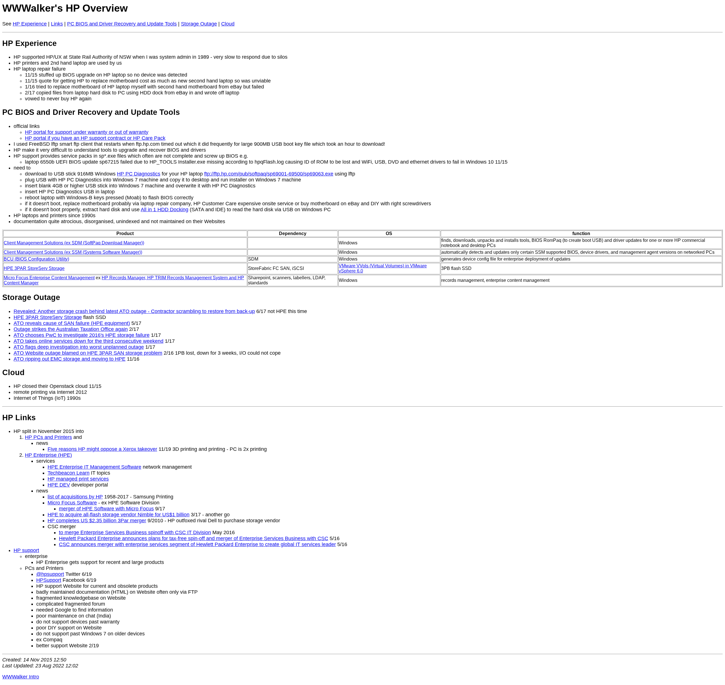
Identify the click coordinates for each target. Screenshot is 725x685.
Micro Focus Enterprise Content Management (49, 277)
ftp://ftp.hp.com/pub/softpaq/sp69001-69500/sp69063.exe (268, 174)
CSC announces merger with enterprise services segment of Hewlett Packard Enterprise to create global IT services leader (197, 544)
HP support (26, 550)
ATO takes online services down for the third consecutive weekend (88, 341)
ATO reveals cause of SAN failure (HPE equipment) (72, 323)
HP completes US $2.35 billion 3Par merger (97, 520)
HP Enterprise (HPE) (48, 455)
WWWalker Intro (20, 677)
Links (57, 24)
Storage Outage (199, 24)
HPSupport (48, 580)
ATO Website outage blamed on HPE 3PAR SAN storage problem (88, 353)
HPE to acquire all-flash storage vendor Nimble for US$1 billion (118, 514)
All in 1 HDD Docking (164, 209)
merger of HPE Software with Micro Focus (106, 508)
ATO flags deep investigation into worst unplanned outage (79, 347)
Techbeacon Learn (68, 473)
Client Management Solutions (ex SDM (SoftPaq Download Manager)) (74, 242)
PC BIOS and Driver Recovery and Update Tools (122, 24)
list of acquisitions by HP (75, 497)
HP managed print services (78, 479)
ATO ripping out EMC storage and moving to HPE (69, 359)
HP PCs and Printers (48, 437)
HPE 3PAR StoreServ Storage (34, 268)
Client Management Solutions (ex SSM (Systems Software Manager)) (73, 252)
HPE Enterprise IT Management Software (94, 467)
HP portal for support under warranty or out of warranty (86, 132)
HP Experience (30, 24)
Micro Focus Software (72, 503)
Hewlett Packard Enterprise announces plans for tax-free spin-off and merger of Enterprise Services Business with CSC (193, 538)
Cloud (227, 24)
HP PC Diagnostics (138, 174)
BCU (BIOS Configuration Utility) (36, 259)
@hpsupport (50, 574)
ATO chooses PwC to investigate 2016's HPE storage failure (82, 335)
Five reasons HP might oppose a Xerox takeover (102, 449)
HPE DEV (59, 485)
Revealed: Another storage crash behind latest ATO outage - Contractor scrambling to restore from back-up (134, 311)
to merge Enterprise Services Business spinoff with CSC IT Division (135, 532)
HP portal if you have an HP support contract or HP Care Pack (95, 138)
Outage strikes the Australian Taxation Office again (71, 329)
